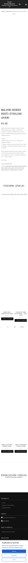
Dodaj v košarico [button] (8, 318)
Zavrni (14, 559)
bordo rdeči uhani (9, 166)
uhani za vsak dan (18, 170)
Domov (3, 11)
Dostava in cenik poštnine (8, 505)
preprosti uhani (14, 168)
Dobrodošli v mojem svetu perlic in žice (10, 6)
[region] (14, 551)
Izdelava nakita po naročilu (8, 531)
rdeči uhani (21, 168)
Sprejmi (14, 551)
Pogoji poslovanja (6, 507)
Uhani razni (9, 11)
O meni (3, 503)
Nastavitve (14, 555)
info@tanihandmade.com (9, 517)
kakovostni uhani (18, 166)
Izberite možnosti (21, 451)
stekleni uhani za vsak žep (7, 170)
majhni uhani (7, 168)
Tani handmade (9, 3)
